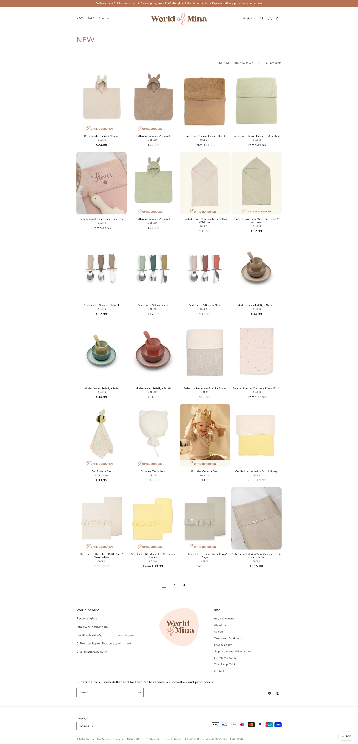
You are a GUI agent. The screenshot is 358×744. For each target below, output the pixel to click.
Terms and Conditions (228, 638)
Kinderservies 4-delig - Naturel (256, 305)
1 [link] (164, 585)
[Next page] (194, 585)
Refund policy (134, 738)
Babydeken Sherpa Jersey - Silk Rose (101, 219)
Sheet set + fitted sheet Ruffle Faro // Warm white (101, 556)
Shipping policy (193, 738)
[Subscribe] (139, 692)
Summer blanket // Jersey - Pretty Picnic (256, 388)
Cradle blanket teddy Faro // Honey (256, 471)
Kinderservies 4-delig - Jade (101, 388)
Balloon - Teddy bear (153, 471)
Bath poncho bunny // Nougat (101, 136)
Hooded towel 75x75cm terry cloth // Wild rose (205, 221)
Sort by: (224, 63)
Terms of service (172, 738)
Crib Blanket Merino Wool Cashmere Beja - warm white (256, 556)
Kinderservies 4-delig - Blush (153, 388)
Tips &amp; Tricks (225, 664)
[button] (103, 18)
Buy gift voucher (224, 619)
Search (218, 632)
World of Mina (93, 739)
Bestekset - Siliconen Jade (153, 305)
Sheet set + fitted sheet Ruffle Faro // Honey (153, 556)
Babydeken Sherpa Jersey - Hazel (205, 136)
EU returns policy (225, 658)
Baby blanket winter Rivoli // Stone (205, 388)
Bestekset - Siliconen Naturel (101, 305)
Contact (219, 671)
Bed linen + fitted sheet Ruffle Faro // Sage (205, 556)
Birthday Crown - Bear (205, 471)
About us (220, 625)
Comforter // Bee (102, 471)
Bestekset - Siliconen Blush (205, 305)
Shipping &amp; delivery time (232, 651)
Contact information (216, 738)
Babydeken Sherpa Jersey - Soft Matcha (256, 136)
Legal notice (236, 738)
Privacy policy (223, 645)
